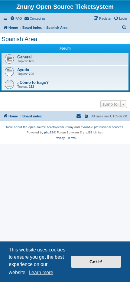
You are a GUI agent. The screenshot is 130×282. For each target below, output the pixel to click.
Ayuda (23, 69)
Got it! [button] (95, 261)
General (24, 57)
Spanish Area (19, 39)
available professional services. (102, 127)
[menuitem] (16, 18)
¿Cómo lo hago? (33, 82)
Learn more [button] (41, 272)
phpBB (49, 132)
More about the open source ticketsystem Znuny (39, 127)
